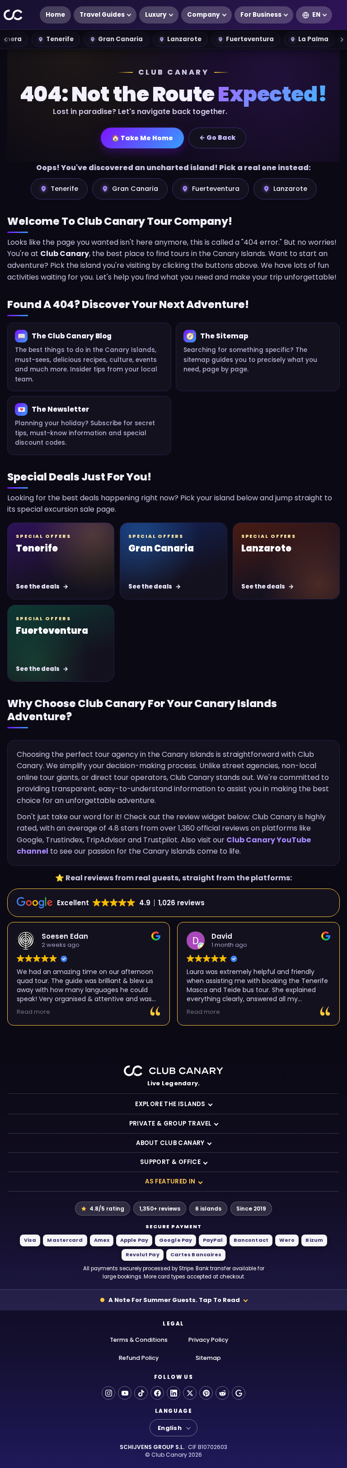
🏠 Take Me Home (142, 138)
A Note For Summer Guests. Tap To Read (174, 1300)
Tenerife (60, 39)
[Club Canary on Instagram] (108, 1393)
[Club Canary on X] (190, 1393)
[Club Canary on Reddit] (222, 1393)
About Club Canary (170, 1143)
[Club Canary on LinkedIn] (173, 1393)
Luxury (156, 14)
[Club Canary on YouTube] (124, 1393)
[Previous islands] (5, 39)
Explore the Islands (170, 1104)
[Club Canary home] (13, 15)
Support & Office (170, 1162)
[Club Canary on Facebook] (157, 1393)
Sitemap (208, 1358)
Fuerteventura (250, 39)
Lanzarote (184, 39)
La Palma (313, 39)
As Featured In (170, 1181)
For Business (260, 14)
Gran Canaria (120, 39)
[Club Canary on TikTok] (141, 1393)
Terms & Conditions (139, 1340)
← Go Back (217, 137)
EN (316, 14)
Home (55, 14)
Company (203, 14)
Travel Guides (102, 14)
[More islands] (341, 39)
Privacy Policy (208, 1340)
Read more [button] (33, 1012)
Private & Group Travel (170, 1123)
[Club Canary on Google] (238, 1393)
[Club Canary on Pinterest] (206, 1393)
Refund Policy (139, 1358)
